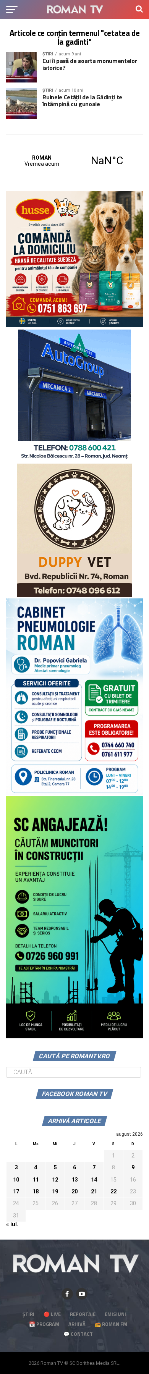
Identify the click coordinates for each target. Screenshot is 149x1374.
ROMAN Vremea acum (74, 160)
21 (94, 1191)
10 (16, 1180)
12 (55, 1180)
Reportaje (83, 1314)
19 (55, 1191)
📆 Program (44, 1324)
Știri (28, 1314)
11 (35, 1180)
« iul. (12, 1224)
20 (74, 1191)
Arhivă (77, 1324)
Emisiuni (115, 1314)
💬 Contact (78, 1334)
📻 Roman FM (111, 1324)
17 (16, 1191)
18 (35, 1191)
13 (74, 1180)
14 (94, 1180)
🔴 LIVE (52, 1314)
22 (113, 1191)
